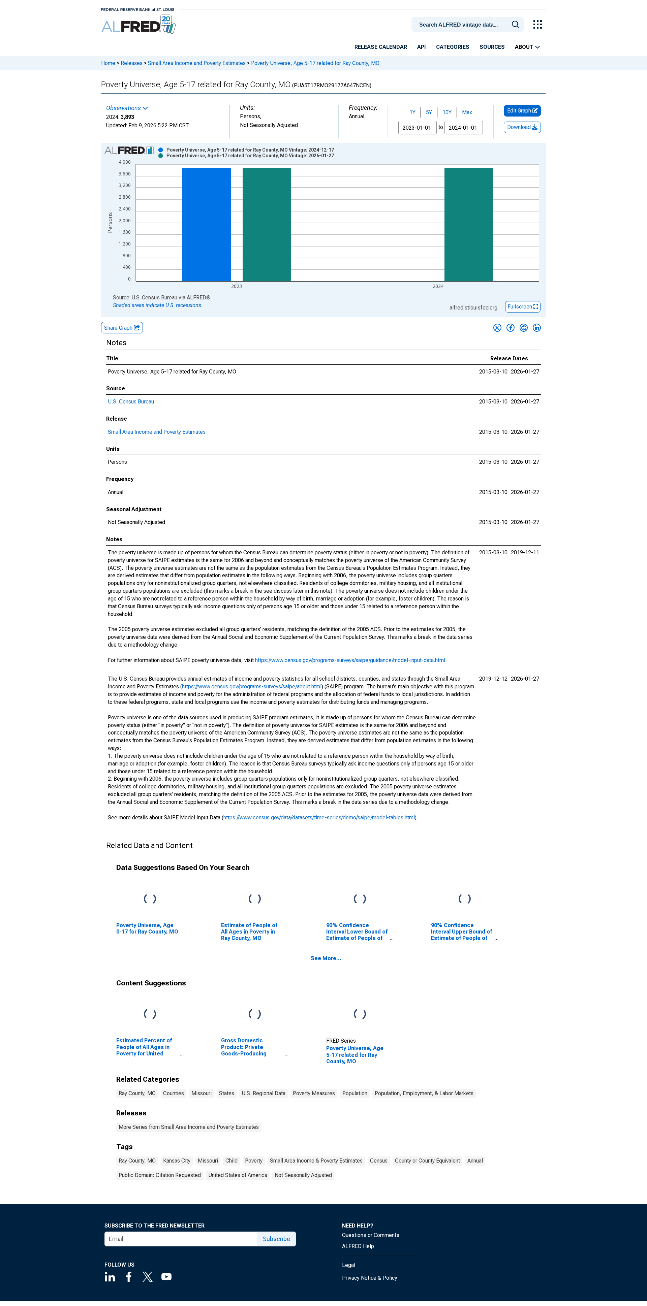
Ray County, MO (137, 1093)
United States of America (237, 1175)
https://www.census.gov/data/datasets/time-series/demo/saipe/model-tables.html (319, 817)
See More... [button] (326, 958)
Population (354, 1093)
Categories (452, 47)
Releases (132, 63)
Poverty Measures (314, 1093)
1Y (412, 112)
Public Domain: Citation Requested (160, 1175)
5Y (429, 112)
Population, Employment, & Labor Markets (424, 1093)
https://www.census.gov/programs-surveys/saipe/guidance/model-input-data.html (350, 660)
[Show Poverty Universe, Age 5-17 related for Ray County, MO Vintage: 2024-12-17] (250, 150)
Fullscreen (520, 306)
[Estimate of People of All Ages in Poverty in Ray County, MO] (254, 899)
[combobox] (469, 24)
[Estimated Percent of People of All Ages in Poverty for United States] (150, 1014)
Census (379, 1160)
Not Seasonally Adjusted (303, 1175)
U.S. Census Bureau (131, 401)
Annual (475, 1160)
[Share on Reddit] (524, 328)
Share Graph (119, 328)
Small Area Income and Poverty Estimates (197, 63)
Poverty (254, 1160)
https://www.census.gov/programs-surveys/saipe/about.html (251, 686)
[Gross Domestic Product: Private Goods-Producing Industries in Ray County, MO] (254, 1014)
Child (231, 1160)
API (421, 47)
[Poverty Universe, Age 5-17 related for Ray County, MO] (360, 1014)
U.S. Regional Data (263, 1093)
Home (108, 63)
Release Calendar (381, 47)
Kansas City (176, 1160)
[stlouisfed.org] (137, 9)
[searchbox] (469, 25)
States (226, 1093)
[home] (139, 24)
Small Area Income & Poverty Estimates (316, 1160)
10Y (447, 112)
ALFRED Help (358, 1246)
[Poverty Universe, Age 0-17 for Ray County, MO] (150, 899)
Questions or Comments (370, 1235)
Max (467, 112)
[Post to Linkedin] (537, 328)
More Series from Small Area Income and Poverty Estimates (189, 1127)
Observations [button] (124, 108)
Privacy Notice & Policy (369, 1278)
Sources (492, 47)
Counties (173, 1093)
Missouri (201, 1093)
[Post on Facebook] (510, 328)
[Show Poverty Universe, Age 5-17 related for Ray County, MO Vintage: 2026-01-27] (250, 155)
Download (519, 127)
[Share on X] (497, 328)
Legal (348, 1265)
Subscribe (276, 1238)
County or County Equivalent (427, 1160)
